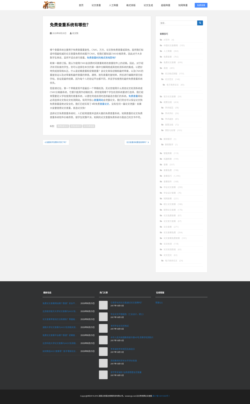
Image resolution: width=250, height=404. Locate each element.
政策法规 (168, 102)
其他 (166, 68)
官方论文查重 (170, 96)
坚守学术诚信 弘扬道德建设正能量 (126, 372)
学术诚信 (169, 119)
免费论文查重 (170, 62)
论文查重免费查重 (172, 238)
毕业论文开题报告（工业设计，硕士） (128, 314)
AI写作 (167, 39)
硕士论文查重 (170, 204)
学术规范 (169, 107)
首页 (81, 5)
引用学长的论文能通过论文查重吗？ (127, 302)
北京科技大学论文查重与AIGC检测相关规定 (60, 343)
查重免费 (168, 170)
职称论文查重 (170, 209)
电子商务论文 (173, 84)
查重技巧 (168, 175)
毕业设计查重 (170, 192)
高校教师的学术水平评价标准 (124, 360)
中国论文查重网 (171, 45)
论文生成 (148, 5)
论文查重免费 (170, 232)
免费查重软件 (76, 126)
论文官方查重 (170, 221)
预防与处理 (170, 130)
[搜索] (200, 22)
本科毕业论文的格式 (120, 325)
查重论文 (104, 103)
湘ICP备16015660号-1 (161, 396)
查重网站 (98, 100)
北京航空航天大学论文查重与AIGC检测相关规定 (60, 311)
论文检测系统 (170, 249)
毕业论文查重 (170, 187)
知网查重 (168, 198)
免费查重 (201, 5)
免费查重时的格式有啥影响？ (102, 57)
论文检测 (168, 243)
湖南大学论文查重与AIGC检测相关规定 (60, 327)
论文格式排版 (171, 73)
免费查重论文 (63, 126)
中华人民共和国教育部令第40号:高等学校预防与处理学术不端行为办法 (142, 337)
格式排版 (131, 5)
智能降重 (168, 153)
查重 (166, 164)
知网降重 (183, 5)
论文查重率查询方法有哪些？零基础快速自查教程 (60, 319)
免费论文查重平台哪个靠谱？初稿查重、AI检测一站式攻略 (60, 335)
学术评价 (169, 113)
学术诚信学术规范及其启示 (123, 349)
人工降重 (113, 5)
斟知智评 (168, 139)
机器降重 (168, 158)
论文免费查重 (89, 126)
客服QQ (159, 302)
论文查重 (96, 5)
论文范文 (169, 79)
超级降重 (165, 5)
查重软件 (168, 181)
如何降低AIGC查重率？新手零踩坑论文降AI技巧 (60, 351)
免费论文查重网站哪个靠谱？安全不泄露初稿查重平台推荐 (60, 303)
